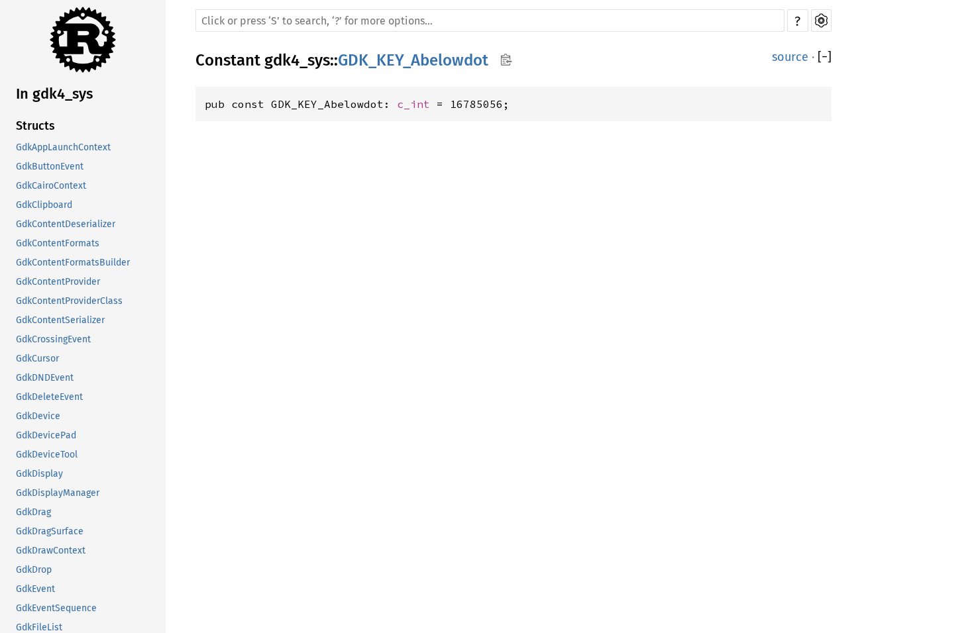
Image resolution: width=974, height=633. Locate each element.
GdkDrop (34, 569)
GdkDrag (33, 512)
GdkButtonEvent (49, 166)
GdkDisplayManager (57, 493)
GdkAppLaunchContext (63, 147)
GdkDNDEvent (45, 377)
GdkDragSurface (49, 531)
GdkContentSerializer (60, 320)
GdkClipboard (44, 205)
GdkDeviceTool (47, 454)
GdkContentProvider (58, 281)
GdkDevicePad (46, 435)
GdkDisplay (39, 473)
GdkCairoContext (51, 185)
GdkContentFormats (57, 243)
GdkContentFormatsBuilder (73, 262)
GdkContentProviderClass (69, 301)
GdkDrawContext (50, 550)
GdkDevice (38, 416)
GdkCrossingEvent (53, 339)
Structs (35, 126)
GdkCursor (37, 358)
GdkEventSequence (56, 608)
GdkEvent (35, 589)
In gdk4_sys (54, 94)
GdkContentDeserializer (65, 224)
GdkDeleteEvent (49, 397)
